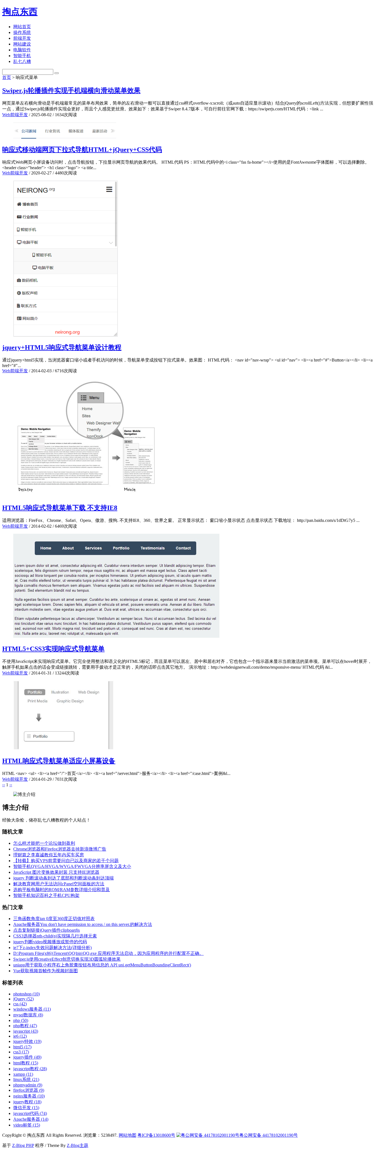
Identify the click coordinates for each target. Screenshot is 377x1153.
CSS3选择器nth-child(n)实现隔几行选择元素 (55, 936)
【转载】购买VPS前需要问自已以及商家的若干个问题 (66, 860)
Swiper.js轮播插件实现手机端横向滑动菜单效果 (71, 90)
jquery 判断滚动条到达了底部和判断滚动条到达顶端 (63, 878)
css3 (21, 1052)
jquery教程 (27, 1101)
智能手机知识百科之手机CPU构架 (46, 895)
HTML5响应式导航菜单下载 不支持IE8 (59, 507)
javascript (25, 1031)
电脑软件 (22, 49)
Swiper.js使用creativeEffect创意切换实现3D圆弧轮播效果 (67, 959)
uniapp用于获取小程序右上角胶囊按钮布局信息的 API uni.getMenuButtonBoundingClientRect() (102, 965)
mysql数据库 (28, 1015)
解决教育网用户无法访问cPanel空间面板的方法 (58, 883)
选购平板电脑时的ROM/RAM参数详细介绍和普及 (61, 889)
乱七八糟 (22, 61)
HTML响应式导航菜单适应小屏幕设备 (58, 760)
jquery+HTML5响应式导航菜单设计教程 (61, 347)
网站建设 (22, 44)
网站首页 (22, 26)
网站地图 (127, 1135)
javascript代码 (30, 1113)
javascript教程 (30, 1068)
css (20, 1003)
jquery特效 (27, 1041)
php (20, 1020)
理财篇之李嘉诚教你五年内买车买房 (48, 854)
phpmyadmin (27, 1085)
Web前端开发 (15, 114)
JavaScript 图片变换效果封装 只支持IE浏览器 (56, 872)
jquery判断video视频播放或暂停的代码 (50, 941)
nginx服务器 (29, 1096)
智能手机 (22, 55)
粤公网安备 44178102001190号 (268, 1135)
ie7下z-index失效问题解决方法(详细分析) (52, 947)
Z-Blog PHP (23, 1145)
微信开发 (26, 1107)
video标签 (26, 1125)
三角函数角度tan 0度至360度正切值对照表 (54, 918)
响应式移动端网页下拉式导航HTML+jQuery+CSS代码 (82, 149)
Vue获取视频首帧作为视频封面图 (45, 970)
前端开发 (22, 38)
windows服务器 (32, 1009)
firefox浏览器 (28, 1090)
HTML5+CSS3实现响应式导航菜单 (53, 648)
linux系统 (26, 1079)
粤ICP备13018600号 (156, 1135)
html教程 (25, 1063)
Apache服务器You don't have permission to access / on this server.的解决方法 (82, 924)
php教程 (25, 1025)
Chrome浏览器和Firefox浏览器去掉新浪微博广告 (59, 849)
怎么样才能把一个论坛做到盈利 (44, 843)
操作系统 (22, 32)
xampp (23, 1074)
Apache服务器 (30, 1119)
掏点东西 (20, 12)
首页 (6, 77)
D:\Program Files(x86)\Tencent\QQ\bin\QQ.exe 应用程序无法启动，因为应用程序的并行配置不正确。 (108, 953)
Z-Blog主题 (77, 1145)
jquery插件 (27, 1057)
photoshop (26, 994)
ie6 (20, 1036)
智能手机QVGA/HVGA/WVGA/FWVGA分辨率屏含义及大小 (72, 866)
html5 (22, 1047)
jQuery (23, 999)
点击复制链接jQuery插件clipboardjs (46, 930)
